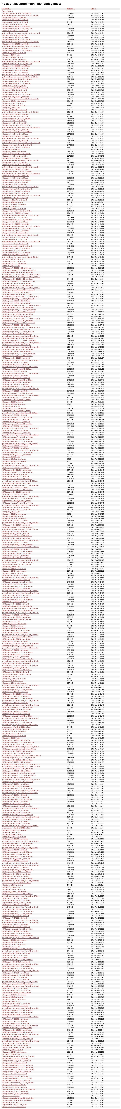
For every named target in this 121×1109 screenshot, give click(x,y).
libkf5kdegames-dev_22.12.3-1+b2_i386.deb (17, 294)
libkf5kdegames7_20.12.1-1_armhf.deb (15, 584)
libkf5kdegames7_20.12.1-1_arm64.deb (15, 597)
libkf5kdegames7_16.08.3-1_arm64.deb (15, 1045)
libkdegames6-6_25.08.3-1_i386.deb (14, 86)
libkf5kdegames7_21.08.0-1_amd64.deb (15, 555)
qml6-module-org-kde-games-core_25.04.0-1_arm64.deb (21, 173)
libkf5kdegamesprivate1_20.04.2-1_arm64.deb (17, 646)
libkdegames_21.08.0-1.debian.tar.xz (14, 571)
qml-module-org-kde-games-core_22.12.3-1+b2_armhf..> (21, 288)
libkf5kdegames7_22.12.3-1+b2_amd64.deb (16, 303)
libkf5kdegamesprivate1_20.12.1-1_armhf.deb (17, 586)
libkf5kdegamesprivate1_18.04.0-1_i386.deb (17, 852)
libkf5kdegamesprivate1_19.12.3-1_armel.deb (17, 689)
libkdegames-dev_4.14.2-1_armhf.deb (14, 1074)
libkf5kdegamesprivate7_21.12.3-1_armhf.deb (17, 498)
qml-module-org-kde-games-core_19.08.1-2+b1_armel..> (21, 764)
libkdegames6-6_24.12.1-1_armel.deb (14, 233)
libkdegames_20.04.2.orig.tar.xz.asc (14, 679)
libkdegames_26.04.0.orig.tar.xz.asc (14, 53)
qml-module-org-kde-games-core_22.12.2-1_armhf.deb (20, 444)
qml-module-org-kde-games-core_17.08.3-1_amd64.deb (20, 971)
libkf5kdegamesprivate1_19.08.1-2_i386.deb (17, 799)
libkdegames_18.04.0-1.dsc (11, 887)
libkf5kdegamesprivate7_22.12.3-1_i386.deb (17, 369)
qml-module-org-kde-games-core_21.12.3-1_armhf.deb (20, 496)
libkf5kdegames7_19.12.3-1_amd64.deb (15, 696)
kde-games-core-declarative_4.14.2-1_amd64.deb (18, 1089)
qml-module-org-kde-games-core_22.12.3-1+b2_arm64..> (21, 274)
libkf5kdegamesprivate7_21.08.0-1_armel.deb (17, 527)
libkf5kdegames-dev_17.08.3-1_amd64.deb (16, 966)
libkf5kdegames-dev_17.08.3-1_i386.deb (15, 979)
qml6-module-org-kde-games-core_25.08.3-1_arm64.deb (21, 75)
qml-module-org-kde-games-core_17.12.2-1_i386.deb (20, 920)
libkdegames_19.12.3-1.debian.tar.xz (14, 731)
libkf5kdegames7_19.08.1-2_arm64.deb (15, 810)
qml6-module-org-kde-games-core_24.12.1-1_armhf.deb (20, 215)
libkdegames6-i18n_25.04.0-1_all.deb (14, 200)
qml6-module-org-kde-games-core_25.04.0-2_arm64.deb (21, 127)
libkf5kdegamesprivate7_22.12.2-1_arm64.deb (17, 437)
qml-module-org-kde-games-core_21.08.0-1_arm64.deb (20, 547)
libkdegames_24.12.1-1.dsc (11, 266)
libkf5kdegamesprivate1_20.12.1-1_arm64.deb (17, 599)
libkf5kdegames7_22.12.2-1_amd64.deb (15, 448)
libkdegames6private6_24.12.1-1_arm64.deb (17, 219)
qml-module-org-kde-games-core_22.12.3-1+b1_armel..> (21, 318)
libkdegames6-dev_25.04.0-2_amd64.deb (16, 147)
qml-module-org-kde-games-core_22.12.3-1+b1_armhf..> (21, 327)
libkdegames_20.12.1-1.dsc (11, 621)
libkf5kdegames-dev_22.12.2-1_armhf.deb (16, 439)
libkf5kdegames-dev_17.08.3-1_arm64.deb (16, 990)
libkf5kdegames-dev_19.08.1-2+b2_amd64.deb (17, 751)
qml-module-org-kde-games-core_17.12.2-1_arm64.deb (20, 938)
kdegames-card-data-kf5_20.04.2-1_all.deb (16, 674)
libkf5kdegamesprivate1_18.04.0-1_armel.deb (17, 856)
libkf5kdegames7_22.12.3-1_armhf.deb (15, 375)
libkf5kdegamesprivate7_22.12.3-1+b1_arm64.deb (19, 353)
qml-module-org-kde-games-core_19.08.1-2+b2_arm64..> (21, 779)
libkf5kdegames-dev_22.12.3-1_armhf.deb (16, 378)
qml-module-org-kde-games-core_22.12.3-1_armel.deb (20, 360)
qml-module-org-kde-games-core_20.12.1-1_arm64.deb (20, 593)
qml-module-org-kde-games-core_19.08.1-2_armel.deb (20, 808)
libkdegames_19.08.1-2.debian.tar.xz (14, 830)
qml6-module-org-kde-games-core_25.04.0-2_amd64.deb (21, 143)
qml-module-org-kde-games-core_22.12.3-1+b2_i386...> (20, 296)
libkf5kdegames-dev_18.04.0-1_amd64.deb (16, 872)
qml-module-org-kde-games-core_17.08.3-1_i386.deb (20, 982)
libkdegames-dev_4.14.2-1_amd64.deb (15, 1091)
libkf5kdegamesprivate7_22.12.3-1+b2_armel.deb (18, 281)
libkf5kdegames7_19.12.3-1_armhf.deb (15, 711)
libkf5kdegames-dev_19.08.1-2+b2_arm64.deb (17, 782)
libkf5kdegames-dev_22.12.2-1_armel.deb (16, 422)
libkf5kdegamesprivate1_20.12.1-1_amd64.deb (17, 610)
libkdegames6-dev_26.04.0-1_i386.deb (15, 20)
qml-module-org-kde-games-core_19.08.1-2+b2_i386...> (20, 747)
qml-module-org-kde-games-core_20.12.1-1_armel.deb (20, 577)
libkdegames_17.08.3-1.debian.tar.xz (14, 995)
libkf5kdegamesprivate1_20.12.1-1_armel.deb (17, 582)
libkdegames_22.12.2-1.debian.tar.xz (14, 461)
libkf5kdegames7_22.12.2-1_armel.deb (15, 426)
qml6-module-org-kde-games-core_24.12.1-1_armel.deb (20, 235)
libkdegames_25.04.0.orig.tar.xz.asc (14, 209)
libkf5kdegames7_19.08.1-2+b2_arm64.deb (16, 777)
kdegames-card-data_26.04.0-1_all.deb (15, 22)
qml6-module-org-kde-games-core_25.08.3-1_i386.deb (20, 77)
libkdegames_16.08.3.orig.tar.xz (12, 1050)
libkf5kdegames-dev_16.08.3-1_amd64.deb (16, 1030)
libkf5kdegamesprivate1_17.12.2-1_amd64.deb (17, 911)
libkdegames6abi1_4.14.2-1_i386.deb (14, 1087)
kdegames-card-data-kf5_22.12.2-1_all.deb (16, 411)
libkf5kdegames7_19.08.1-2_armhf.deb (15, 821)
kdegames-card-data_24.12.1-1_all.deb (15, 244)
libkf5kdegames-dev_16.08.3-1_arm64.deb (16, 1043)
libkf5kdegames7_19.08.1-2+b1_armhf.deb (16, 771)
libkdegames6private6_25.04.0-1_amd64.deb (17, 189)
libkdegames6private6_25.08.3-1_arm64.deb (17, 79)
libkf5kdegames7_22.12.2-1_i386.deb (14, 415)
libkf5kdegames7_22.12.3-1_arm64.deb (15, 391)
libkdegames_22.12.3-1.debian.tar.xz (14, 408)
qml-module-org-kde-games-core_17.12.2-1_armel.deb (20, 922)
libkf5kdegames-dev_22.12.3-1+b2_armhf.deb (17, 285)
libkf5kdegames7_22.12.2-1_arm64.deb (15, 430)
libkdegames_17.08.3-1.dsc (11, 1001)
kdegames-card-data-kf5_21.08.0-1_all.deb (16, 564)
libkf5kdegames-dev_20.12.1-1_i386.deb (15, 604)
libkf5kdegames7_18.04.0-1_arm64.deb (15, 876)
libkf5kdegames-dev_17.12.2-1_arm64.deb (16, 933)
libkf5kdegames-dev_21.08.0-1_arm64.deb (16, 553)
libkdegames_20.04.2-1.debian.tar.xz (14, 683)
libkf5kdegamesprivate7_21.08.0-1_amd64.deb (17, 562)
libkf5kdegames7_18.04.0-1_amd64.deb (15, 867)
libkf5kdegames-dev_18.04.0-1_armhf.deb (16, 845)
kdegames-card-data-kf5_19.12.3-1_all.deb (16, 727)
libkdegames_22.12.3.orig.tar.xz (12, 402)
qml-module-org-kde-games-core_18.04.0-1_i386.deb (20, 848)
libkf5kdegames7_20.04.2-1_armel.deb (15, 650)
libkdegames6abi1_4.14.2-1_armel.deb (15, 1058)
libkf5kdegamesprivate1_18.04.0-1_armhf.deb (17, 843)
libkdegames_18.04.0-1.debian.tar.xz (14, 892)
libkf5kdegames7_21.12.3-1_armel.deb (15, 487)
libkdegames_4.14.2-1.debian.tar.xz (14, 1107)
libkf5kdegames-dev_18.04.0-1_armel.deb (16, 859)
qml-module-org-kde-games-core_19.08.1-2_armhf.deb (20, 826)
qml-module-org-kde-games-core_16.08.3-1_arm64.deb (20, 1041)
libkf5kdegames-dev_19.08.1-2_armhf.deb (16, 823)
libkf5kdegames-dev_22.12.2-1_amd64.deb (16, 455)
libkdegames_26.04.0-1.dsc (11, 55)
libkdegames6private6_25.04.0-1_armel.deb (16, 165)
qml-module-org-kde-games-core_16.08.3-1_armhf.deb (20, 1017)
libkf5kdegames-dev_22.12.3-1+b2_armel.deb (17, 279)
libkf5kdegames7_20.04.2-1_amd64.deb (15, 657)
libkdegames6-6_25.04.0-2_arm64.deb (15, 134)
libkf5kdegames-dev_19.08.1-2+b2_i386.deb (17, 744)
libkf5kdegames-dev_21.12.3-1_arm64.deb (16, 509)
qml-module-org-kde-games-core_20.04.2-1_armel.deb (20, 648)
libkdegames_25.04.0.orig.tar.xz (12, 202)
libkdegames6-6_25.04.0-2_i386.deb (14, 121)
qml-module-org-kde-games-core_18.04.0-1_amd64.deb (20, 865)
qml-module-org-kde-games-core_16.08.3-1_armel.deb (20, 1008)
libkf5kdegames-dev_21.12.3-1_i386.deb (15, 476)
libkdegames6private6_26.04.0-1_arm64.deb (17, 50)
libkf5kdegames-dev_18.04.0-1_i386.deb (15, 854)
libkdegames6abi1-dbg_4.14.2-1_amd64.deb (17, 1100)
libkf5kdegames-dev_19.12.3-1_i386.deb (15, 729)
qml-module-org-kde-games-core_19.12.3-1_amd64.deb (20, 700)
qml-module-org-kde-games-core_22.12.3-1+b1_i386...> (20, 336)
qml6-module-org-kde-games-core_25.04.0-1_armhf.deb (20, 160)
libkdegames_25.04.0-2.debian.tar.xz (14, 151)
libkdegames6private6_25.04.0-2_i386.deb (16, 119)
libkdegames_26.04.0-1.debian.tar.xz (14, 59)
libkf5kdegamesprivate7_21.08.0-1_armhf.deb (17, 545)
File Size (70, 9)
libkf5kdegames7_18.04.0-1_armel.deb (15, 861)
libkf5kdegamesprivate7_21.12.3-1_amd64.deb (17, 472)
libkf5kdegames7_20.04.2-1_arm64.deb (15, 641)
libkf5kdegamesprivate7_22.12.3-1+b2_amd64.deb (19, 310)
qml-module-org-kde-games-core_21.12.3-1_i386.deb (20, 481)
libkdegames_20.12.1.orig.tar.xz (12, 626)
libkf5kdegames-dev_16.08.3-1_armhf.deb (16, 1014)
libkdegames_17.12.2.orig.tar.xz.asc (14, 944)
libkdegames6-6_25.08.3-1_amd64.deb (15, 68)
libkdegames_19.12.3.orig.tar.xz (12, 733)
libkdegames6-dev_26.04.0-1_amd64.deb (16, 26)
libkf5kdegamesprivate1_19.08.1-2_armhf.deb (17, 819)
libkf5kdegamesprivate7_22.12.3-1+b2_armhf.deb (18, 290)
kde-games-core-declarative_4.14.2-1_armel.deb (18, 1056)
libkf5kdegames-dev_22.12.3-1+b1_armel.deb (17, 314)
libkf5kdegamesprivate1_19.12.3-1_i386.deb (17, 722)
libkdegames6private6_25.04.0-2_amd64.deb (17, 145)
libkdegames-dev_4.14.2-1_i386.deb (14, 1085)
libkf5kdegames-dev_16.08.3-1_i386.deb (15, 1023)
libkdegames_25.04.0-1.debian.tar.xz (14, 204)
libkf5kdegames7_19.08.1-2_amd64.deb (15, 784)
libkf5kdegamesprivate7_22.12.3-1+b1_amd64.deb (19, 340)
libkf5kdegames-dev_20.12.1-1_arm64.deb (16, 595)
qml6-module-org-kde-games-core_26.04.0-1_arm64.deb (21, 46)
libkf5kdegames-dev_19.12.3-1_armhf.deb (16, 714)
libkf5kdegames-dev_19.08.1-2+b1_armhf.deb (17, 768)
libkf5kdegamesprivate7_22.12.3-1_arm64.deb (17, 393)
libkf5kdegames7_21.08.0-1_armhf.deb (15, 542)
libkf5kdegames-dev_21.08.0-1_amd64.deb (16, 558)
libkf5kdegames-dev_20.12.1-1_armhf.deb (16, 588)
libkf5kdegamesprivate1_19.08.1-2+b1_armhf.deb (18, 773)
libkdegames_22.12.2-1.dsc (11, 457)
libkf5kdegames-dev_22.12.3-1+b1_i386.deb (17, 334)
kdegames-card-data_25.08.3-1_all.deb (15, 88)
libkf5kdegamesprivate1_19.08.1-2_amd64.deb (17, 788)
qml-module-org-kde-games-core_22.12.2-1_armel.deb (20, 428)
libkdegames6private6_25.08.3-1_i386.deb (16, 83)
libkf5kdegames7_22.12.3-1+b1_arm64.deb (16, 351)
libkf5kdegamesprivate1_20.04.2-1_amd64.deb (17, 659)
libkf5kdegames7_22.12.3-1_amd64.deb (15, 384)
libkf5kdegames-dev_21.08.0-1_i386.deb (15, 534)
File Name (5, 9)
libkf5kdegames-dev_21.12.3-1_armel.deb (16, 483)
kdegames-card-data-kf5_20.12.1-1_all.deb (16, 619)
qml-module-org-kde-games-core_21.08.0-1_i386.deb (20, 529)
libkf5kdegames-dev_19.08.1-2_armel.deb (16, 804)
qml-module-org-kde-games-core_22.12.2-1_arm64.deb (20, 435)
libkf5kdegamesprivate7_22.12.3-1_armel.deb (17, 356)
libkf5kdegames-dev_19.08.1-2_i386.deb (15, 797)
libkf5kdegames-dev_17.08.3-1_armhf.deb (16, 962)
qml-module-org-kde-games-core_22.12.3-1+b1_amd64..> (21, 342)
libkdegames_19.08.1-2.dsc (11, 832)
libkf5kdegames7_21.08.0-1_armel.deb (15, 520)
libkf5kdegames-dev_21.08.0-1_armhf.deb (16, 538)
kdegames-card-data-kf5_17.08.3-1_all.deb (16, 992)
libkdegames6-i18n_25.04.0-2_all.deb (14, 110)
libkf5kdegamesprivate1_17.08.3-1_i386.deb (17, 975)
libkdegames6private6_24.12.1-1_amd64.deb (17, 246)
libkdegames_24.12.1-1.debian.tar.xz (14, 263)
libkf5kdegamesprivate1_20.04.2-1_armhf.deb (17, 637)
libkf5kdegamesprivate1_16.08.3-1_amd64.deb (17, 1032)
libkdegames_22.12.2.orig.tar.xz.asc (14, 459)
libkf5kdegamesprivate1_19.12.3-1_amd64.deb (17, 698)
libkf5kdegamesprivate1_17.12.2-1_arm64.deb (17, 935)
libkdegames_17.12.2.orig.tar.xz (12, 942)
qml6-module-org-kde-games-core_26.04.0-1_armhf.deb (20, 42)
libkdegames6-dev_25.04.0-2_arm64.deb (15, 130)
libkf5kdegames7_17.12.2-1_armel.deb (15, 924)
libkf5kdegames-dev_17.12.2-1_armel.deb (16, 927)
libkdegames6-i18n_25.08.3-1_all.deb (14, 90)
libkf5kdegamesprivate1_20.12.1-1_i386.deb (17, 606)
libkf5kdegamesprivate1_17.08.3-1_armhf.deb (17, 960)
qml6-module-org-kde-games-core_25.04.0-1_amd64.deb (21, 195)
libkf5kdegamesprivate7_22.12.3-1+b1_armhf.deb (18, 323)
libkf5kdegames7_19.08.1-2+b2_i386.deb (16, 740)
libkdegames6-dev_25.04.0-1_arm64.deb (15, 176)
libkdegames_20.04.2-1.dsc (11, 676)
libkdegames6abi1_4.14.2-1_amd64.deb (15, 1094)
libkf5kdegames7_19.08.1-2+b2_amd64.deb (16, 753)
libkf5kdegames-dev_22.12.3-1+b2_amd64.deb (17, 307)
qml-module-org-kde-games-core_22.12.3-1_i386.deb (20, 367)
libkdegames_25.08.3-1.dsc (11, 108)
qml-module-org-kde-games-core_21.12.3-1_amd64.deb (20, 465)
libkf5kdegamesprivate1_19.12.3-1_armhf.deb (17, 716)
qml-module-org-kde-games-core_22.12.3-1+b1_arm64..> (21, 347)
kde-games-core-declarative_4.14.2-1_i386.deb (18, 1083)
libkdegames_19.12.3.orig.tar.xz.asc (14, 736)
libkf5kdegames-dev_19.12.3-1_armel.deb (16, 687)
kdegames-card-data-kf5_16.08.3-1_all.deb (16, 1047)
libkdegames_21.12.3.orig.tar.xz (12, 516)
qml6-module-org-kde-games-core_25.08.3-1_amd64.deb (21, 61)
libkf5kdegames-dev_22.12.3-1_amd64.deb (16, 382)
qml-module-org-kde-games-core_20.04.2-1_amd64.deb (20, 661)
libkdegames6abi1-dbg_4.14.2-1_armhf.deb (16, 1072)
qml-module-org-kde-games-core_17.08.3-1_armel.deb (20, 951)
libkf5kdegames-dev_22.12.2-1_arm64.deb (16, 433)
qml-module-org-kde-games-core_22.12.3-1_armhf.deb (20, 373)
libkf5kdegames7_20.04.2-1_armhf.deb (15, 632)
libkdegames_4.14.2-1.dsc (10, 1096)
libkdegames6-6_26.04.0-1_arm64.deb (15, 48)
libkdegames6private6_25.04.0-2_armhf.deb (16, 125)
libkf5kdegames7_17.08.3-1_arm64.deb (15, 988)
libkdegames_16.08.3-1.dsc (11, 1054)
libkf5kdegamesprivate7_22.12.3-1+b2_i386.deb (18, 299)
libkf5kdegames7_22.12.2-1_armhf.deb (15, 446)
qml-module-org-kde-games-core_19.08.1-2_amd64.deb (20, 790)
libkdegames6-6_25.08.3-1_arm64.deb (15, 72)
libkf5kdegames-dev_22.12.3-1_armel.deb (16, 358)
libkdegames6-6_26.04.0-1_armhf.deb (14, 35)
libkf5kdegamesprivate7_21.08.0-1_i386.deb (17, 536)
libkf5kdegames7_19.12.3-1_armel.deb (15, 692)
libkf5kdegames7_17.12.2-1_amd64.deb (15, 905)
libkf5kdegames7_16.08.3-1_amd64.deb (15, 1036)
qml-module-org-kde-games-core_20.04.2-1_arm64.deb (20, 643)
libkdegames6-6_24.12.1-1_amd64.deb (15, 237)
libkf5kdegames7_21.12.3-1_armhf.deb (15, 494)
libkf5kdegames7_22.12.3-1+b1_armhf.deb (16, 325)
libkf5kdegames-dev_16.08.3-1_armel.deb (16, 1003)
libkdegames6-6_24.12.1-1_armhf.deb (14, 217)
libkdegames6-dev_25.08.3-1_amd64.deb (16, 66)
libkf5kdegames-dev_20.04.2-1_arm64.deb (16, 639)
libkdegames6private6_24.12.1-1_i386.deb (16, 252)
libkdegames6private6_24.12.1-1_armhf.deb (16, 211)
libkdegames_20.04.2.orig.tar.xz (12, 681)
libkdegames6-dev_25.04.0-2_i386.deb (15, 114)
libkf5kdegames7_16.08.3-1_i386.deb (14, 1021)
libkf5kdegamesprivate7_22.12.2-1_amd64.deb (17, 452)
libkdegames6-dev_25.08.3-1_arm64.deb (15, 81)
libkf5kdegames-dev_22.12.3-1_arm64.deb (16, 397)
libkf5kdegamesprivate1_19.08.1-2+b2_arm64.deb (19, 775)
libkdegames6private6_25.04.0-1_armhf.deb (16, 154)
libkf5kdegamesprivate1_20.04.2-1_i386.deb (17, 670)
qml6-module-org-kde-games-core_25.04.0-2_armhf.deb (20, 138)
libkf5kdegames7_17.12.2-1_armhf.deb (15, 898)
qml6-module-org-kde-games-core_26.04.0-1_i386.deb (20, 15)
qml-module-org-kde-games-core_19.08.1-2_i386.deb (20, 793)
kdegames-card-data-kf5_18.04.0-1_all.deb (16, 883)
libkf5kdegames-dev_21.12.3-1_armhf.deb (16, 492)
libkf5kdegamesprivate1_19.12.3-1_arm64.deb (17, 707)
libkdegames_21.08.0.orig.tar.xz (12, 573)
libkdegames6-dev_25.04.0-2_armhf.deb (15, 136)
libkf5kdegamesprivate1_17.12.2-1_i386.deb (17, 913)
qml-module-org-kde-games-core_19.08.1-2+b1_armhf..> (21, 766)
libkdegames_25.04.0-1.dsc (11, 206)
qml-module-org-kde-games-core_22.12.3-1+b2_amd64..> (21, 305)
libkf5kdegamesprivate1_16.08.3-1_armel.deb (17, 1010)
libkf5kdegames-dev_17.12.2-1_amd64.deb (16, 909)
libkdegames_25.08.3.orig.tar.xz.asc (14, 105)
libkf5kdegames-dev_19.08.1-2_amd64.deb (16, 786)
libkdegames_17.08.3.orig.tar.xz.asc (14, 999)
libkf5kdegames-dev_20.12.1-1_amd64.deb (16, 617)
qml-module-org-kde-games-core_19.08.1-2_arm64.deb (20, 817)
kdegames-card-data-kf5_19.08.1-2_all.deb (16, 828)
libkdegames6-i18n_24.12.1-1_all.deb (14, 239)
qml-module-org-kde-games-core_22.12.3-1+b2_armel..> (21, 277)
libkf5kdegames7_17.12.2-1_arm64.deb (15, 931)
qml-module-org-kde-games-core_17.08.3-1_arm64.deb (20, 986)
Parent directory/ (7, 11)
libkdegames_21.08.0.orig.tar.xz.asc (14, 569)
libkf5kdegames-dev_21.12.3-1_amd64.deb (16, 470)
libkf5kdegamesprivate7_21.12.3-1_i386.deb (17, 479)
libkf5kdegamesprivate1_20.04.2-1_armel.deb (17, 652)
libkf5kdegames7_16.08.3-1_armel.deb (15, 1006)
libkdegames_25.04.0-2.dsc (11, 149)
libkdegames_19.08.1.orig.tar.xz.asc (14, 837)
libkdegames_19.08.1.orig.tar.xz (12, 834)
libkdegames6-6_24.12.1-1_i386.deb (14, 250)
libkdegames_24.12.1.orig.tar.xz (12, 259)
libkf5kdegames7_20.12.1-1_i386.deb (14, 602)
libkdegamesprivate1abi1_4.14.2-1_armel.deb (17, 1065)
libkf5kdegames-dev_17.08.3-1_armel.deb (16, 953)
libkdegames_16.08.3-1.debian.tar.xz (14, 1052)
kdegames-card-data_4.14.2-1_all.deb (14, 1104)
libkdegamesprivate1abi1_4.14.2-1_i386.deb (17, 1078)
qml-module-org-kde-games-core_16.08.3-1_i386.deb (20, 1025)
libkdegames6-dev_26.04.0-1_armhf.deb (15, 37)
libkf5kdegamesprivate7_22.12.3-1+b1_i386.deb (18, 332)
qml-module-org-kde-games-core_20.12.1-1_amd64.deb (20, 613)
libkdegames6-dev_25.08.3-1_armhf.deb (15, 97)
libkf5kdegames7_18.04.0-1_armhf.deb (15, 839)
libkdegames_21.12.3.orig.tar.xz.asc (14, 514)
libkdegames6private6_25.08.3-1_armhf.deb (16, 94)
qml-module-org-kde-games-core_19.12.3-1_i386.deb (20, 725)
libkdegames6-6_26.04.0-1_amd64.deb (15, 31)
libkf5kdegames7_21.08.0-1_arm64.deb (15, 549)
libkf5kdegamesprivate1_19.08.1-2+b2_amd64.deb (19, 749)
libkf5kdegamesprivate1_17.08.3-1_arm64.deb (17, 984)
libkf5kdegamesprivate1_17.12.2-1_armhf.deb (17, 894)
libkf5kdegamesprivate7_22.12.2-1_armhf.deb (17, 441)
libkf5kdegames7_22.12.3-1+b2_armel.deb (16, 283)
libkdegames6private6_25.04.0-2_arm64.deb (17, 132)
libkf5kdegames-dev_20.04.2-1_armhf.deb (16, 630)
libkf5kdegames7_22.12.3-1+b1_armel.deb (16, 316)
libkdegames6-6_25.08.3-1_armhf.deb (14, 92)
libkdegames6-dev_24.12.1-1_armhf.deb (15, 213)
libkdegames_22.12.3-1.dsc (11, 406)
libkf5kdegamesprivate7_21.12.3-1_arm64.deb (17, 503)
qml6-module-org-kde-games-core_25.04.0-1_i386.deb (20, 187)
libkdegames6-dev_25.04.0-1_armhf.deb (15, 158)
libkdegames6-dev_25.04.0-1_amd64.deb (16, 191)
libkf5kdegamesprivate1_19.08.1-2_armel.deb (17, 806)
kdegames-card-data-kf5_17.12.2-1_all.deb (16, 902)
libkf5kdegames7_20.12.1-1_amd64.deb (15, 615)
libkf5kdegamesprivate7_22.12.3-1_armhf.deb (17, 380)
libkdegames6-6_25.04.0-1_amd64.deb (15, 193)
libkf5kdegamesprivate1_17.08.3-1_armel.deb (17, 949)
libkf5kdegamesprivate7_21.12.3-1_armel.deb (17, 490)
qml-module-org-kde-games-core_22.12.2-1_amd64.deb (20, 450)
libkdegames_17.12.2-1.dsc (11, 946)
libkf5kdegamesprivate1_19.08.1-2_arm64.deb (17, 815)
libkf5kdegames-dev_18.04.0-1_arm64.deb (16, 874)
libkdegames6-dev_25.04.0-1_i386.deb (15, 182)
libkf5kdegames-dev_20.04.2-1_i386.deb (15, 672)
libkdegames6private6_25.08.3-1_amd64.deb (17, 64)
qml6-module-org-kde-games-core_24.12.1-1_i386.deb (20, 257)
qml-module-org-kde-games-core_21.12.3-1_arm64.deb (20, 505)
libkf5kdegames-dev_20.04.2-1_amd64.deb (16, 663)
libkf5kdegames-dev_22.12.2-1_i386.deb (15, 419)
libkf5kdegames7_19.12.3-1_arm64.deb (15, 703)
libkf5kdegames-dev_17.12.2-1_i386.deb (15, 916)
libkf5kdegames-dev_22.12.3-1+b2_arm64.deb (17, 272)
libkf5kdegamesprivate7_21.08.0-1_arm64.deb (17, 551)
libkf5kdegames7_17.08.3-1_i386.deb (14, 977)
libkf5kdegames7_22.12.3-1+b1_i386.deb (16, 329)
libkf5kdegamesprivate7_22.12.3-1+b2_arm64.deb (19, 270)
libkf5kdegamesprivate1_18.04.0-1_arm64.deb (17, 878)
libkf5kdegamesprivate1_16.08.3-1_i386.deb (17, 1028)
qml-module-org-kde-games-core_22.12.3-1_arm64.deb (20, 395)
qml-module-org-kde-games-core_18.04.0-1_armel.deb (20, 863)
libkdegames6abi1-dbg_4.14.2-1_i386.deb (16, 1080)
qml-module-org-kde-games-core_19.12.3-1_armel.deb (20, 685)
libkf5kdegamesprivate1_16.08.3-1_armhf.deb (17, 1012)
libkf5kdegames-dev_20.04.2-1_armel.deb (16, 654)
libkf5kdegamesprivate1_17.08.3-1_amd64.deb (17, 968)
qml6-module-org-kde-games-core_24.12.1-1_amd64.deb (21, 241)
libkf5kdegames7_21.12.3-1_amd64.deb (15, 468)
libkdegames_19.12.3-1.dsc (11, 738)
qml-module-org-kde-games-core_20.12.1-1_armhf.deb (20, 591)
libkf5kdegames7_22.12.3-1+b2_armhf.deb (16, 292)
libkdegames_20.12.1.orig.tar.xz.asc (14, 628)
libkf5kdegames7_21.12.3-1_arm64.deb (15, 507)
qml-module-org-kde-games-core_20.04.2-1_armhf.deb (20, 635)
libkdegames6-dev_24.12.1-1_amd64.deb (16, 248)
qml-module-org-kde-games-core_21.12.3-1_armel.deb (20, 485)
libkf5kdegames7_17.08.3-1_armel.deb (15, 955)
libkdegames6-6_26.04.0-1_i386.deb (14, 17)
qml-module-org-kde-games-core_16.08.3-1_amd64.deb (20, 1034)
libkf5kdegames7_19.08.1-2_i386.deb (14, 795)
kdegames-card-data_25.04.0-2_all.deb (15, 116)
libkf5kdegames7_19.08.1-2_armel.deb (15, 801)
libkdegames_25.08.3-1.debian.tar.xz (14, 101)
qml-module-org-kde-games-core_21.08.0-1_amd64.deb (20, 560)
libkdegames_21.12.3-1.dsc (11, 512)
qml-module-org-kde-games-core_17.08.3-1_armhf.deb (20, 964)
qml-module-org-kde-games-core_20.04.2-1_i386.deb (20, 665)
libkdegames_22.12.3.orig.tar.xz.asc (14, 404)
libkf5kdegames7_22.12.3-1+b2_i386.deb (16, 301)
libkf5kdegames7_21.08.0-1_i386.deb (14, 531)
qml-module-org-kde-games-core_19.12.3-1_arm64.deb (20, 705)
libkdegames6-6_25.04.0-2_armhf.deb (14, 123)
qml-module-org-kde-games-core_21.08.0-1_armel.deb (20, 523)
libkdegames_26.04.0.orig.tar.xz (12, 57)
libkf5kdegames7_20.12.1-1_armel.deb (15, 575)
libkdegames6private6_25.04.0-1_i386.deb (16, 180)
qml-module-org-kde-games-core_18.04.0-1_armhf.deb (20, 841)
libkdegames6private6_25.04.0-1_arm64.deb (17, 171)
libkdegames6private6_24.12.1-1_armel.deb (16, 228)
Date (92, 9)
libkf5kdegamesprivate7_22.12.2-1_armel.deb (17, 424)
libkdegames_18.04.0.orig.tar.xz (12, 885)
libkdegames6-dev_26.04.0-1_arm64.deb (15, 44)
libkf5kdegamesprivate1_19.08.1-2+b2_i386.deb (18, 742)
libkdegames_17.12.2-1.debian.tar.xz (14, 940)
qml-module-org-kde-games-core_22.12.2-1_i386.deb (20, 413)
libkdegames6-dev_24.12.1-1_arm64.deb (15, 224)
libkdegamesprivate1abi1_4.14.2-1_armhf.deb (17, 1067)
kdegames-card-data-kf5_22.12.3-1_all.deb (16, 400)
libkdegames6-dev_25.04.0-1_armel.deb (15, 169)
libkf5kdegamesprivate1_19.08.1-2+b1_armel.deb (18, 757)
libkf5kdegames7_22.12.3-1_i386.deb (14, 371)
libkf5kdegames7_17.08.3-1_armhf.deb (15, 957)
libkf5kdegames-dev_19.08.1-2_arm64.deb (16, 812)
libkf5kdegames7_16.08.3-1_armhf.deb (15, 1019)
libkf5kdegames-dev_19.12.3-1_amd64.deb (16, 694)
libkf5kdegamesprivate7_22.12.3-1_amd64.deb (17, 386)
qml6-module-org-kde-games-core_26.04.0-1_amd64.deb (21, 33)
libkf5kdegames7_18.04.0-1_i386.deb (14, 850)
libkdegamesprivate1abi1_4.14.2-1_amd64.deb (17, 1098)
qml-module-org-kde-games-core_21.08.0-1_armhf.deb (20, 540)
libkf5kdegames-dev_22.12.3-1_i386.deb (15, 364)
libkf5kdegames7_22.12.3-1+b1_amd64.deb (16, 345)
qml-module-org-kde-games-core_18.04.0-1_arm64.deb (20, 881)
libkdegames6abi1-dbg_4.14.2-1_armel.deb (16, 1061)
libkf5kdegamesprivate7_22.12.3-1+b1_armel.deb (18, 312)
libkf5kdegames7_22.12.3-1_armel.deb (15, 362)
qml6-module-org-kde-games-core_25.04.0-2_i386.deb (20, 112)
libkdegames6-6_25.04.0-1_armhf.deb (14, 156)
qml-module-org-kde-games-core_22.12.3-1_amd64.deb (20, 389)
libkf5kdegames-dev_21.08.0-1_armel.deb (16, 525)
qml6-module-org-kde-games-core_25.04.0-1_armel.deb (20, 167)
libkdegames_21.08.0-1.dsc (11, 566)
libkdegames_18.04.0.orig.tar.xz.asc (14, 889)
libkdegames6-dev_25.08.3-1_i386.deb (15, 70)
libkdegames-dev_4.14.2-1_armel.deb (14, 1063)
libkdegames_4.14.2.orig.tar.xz (12, 1102)
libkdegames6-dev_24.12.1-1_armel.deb (15, 230)
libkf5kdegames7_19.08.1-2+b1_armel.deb (16, 762)
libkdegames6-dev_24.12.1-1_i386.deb (15, 255)
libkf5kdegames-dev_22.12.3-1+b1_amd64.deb (17, 338)
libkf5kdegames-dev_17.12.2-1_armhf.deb (16, 900)
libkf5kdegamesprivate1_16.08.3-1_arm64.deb (17, 1039)
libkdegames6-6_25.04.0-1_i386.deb (14, 184)
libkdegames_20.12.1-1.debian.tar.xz (14, 624)
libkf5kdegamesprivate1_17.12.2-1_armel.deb (17, 929)
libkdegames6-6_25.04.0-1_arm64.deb (15, 178)
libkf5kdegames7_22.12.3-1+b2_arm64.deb (16, 268)
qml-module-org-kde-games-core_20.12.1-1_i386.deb (20, 608)
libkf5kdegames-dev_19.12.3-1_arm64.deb (16, 709)
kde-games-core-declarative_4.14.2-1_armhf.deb (18, 1069)
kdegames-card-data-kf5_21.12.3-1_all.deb (16, 501)
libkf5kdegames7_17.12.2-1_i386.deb (14, 918)
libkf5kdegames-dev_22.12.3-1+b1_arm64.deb (17, 349)
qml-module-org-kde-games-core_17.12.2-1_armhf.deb (20, 896)
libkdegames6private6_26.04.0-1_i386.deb (16, 13)
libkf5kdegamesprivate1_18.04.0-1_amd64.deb (17, 870)
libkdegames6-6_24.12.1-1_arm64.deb (15, 222)
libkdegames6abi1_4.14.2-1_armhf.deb (15, 1076)
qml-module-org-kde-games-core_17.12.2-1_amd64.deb (20, 907)
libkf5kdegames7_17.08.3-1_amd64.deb (15, 973)
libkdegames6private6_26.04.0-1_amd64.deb (17, 28)
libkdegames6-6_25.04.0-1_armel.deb (14, 162)
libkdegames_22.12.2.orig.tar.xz (12, 463)
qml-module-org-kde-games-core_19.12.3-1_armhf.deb (20, 718)
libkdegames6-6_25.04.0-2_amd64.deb (15, 140)
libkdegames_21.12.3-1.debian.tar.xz (14, 518)
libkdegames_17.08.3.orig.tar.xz (12, 997)
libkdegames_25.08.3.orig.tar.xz (12, 103)
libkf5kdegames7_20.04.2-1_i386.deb (14, 668)
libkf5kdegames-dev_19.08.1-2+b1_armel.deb (17, 760)
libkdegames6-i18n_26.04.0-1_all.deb (14, 24)
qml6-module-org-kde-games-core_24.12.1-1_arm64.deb (21, 226)
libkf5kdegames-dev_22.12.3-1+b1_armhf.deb (17, 321)
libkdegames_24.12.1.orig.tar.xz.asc (14, 261)
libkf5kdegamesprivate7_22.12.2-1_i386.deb (17, 417)
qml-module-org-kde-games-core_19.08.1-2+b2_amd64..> (21, 755)
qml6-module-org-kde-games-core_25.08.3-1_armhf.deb (20, 99)
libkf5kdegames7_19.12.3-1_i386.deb (14, 720)
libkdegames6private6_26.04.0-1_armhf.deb (16, 39)
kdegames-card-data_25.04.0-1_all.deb (15, 198)
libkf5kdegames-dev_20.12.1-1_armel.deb (16, 580)
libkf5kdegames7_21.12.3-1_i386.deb (14, 474)
